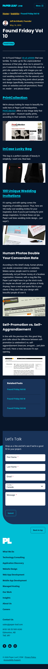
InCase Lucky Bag (17, 149)
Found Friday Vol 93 (16, 389)
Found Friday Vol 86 (16, 408)
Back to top (38, 530)
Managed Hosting (11, 586)
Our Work (7, 592)
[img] (7, 541)
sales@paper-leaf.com (13, 624)
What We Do (8, 551)
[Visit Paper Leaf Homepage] (12, 6)
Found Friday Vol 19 (16, 398)
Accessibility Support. (12, 660)
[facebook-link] (4, 646)
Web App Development (13, 574)
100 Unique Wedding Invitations (19, 193)
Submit (11, 513)
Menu (38, 5)
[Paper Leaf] (7, 543)
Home (6, 13)
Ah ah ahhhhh (28, 57)
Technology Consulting (14, 557)
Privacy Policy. (30, 657)
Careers (6, 609)
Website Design (10, 569)
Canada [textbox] (10, 487)
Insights (15, 13)
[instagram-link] (15, 646)
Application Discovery (13, 563)
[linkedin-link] (10, 646)
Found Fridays (9, 43)
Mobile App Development (15, 580)
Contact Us (8, 619)
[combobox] (25, 487)
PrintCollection (15, 98)
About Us (7, 603)
